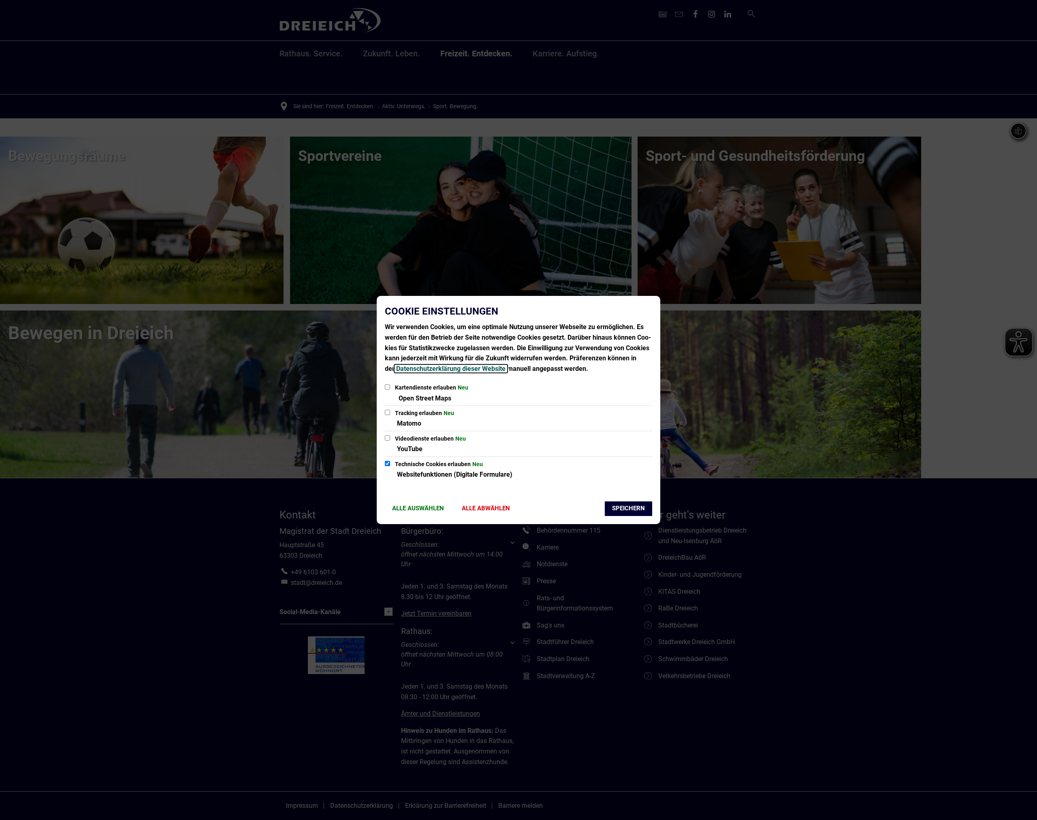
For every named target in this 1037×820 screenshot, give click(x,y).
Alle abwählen (486, 508)
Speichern (628, 508)
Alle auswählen (418, 508)
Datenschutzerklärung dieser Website (451, 369)
